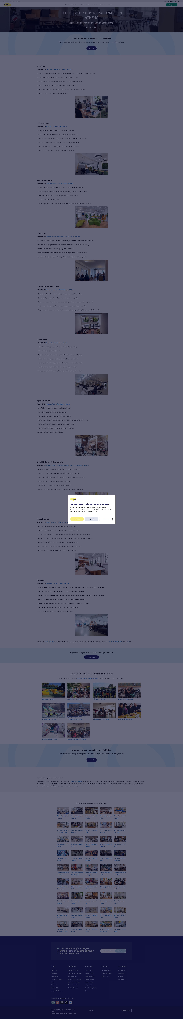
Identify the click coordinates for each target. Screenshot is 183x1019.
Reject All (91, 519)
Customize (106, 519)
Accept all (77, 519)
